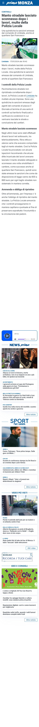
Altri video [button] (32, 548)
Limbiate (30, 95)
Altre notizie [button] (31, 414)
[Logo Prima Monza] (19, 3)
